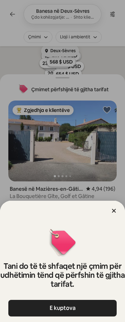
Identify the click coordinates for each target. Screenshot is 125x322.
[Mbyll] (114, 211)
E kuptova (63, 308)
